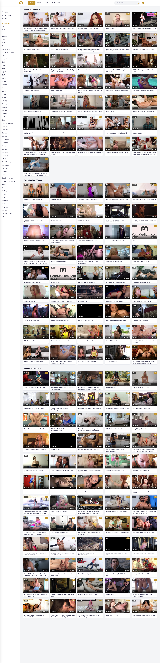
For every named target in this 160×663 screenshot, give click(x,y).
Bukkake (4, 113)
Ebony (4, 184)
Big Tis (4, 75)
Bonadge (5, 100)
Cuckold (4, 149)
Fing (3, 197)
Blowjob (4, 97)
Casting (4, 126)
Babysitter (5, 59)
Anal (3, 39)
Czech (4, 158)
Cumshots (5, 155)
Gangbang (5, 210)
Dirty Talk (5, 168)
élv (3, 188)
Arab (3, 42)
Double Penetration (8, 178)
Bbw (3, 65)
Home (32, 3)
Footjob (4, 204)
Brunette (4, 110)
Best (46, 3)
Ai (2, 33)
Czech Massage (7, 162)
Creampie (5, 142)
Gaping (4, 216)
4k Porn (4, 30)
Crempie (4, 146)
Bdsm (3, 68)
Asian (3, 46)
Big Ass (4, 72)
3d (3, 26)
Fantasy (4, 191)
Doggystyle (5, 171)
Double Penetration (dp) (9, 181)
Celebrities (5, 130)
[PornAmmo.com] (21, 3)
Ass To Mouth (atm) (8, 52)
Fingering (5, 200)
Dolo (3, 175)
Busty (3, 120)
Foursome (5, 207)
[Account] (143, 3)
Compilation (5, 139)
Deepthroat (5, 165)
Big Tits (4, 78)
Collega (4, 133)
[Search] (138, 3)
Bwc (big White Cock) (8, 123)
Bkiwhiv (4, 84)
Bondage (5, 104)
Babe (3, 55)
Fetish (4, 194)
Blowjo (4, 94)
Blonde (4, 91)
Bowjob (4, 107)
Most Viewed (56, 3)
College (4, 136)
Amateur (4, 36)
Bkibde (4, 81)
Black (3, 88)
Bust (3, 117)
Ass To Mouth (6, 49)
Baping (4, 62)
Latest (39, 3)
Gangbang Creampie (8, 213)
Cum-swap (5, 152)
